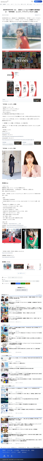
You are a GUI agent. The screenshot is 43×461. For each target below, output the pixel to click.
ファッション (20, 277)
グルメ (34, 4)
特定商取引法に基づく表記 (25, 450)
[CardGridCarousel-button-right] (41, 267)
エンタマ (21, 281)
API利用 (19, 452)
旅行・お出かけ (29, 4)
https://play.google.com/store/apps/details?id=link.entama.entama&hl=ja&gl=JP (18, 139)
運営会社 (4, 450)
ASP (3, 281)
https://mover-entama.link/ (7, 252)
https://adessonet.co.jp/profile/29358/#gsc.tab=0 (16, 227)
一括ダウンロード (22, 273)
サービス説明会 (16, 450)
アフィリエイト (11, 281)
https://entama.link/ (6, 133)
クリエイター (26, 281)
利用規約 (32, 450)
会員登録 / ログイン (38, 1)
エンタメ (8, 4)
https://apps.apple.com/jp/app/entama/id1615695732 (12, 136)
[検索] (32, 1)
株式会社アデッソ (14, 447)
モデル (34, 281)
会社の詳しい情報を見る (21, 289)
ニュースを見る (38, 294)
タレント (30, 281)
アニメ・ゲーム (17, 4)
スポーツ (12, 4)
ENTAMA (6, 281)
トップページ (4, 447)
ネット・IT (38, 4)
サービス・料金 (9, 450)
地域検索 (4, 4)
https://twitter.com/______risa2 (15, 223)
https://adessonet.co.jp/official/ (8, 257)
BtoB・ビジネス (23, 4)
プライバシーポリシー (6, 452)
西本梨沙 (37, 281)
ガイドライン (14, 452)
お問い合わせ (24, 452)
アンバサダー (17, 281)
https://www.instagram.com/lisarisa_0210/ (15, 225)
